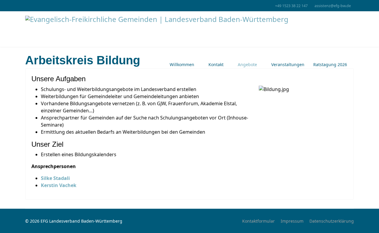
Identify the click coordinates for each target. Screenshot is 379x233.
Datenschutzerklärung (331, 221)
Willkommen (182, 64)
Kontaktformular (258, 221)
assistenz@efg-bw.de (332, 5)
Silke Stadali (55, 178)
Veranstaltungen (287, 64)
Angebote (247, 64)
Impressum (292, 221)
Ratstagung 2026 (330, 64)
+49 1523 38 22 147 (291, 5)
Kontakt (216, 64)
